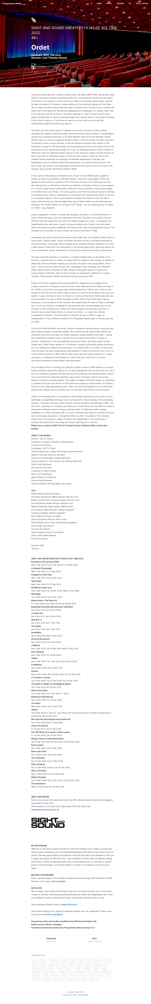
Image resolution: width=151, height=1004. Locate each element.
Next (94, 940)
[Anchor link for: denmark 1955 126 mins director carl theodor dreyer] (28, 57)
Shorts (41, 968)
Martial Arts (107, 972)
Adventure (97, 964)
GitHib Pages (83, 995)
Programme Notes (11, 3)
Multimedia (47, 979)
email (92, 927)
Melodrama (36, 972)
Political (69, 979)
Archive (120, 3)
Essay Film (91, 976)
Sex (84, 979)
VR (98, 979)
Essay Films (36, 976)
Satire (104, 968)
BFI (130, 3)
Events (71, 972)
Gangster (62, 972)
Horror (65, 960)
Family (97, 972)
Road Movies (81, 972)
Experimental (54, 964)
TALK (91, 979)
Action (88, 964)
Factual (100, 976)
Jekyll (74, 995)
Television (50, 968)
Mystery (96, 968)
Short (46, 976)
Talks (63, 964)
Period (81, 960)
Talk (106, 964)
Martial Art (36, 979)
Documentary (54, 960)
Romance (108, 960)
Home (99, 3)
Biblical (64, 976)
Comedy (43, 960)
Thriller (73, 960)
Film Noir (77, 968)
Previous (51, 940)
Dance (81, 976)
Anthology (54, 976)
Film (108, 976)
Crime (89, 960)
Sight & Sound (142, 3)
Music (80, 964)
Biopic (59, 968)
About (109, 3)
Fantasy (43, 964)
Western (68, 968)
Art (90, 972)
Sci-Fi (35, 964)
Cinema (73, 976)
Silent (46, 972)
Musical (71, 964)
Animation (98, 960)
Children (87, 968)
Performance (58, 979)
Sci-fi (77, 979)
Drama (35, 960)
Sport (53, 972)
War (34, 968)
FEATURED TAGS (38, 955)
